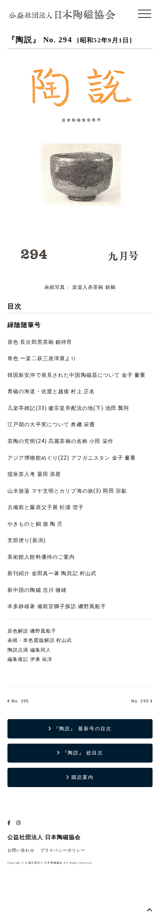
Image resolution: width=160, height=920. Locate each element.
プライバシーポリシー (62, 850)
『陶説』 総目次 (81, 753)
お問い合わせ (21, 850)
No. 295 (19, 701)
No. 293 (140, 701)
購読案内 (82, 777)
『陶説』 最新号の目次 (82, 728)
